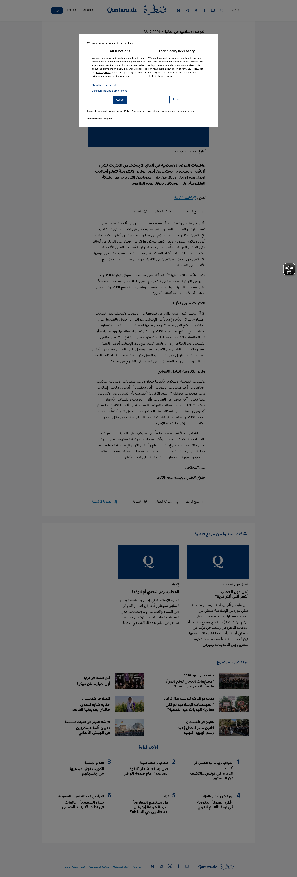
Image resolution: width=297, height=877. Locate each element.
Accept (120, 100)
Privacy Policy (190, 68)
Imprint (108, 118)
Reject (177, 100)
